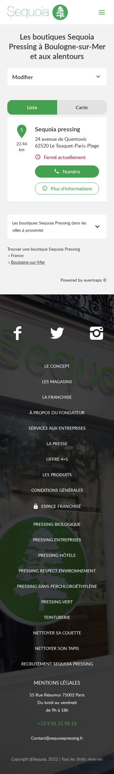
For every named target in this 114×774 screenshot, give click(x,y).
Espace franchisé (61, 506)
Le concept (57, 366)
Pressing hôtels (57, 555)
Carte (82, 107)
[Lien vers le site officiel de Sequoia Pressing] (37, 12)
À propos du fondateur (57, 412)
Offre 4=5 (57, 459)
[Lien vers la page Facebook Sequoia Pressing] (18, 334)
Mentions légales (57, 682)
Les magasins (57, 381)
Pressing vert (57, 602)
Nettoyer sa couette (57, 633)
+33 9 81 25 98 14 (57, 723)
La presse (57, 443)
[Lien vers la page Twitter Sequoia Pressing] (57, 334)
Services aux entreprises (57, 428)
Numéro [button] (71, 171)
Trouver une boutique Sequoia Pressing (43, 249)
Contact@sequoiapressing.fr (57, 738)
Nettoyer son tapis (57, 648)
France (17, 255)
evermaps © (95, 280)
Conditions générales (57, 490)
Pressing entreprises (57, 540)
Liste (32, 107)
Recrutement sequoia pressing (57, 664)
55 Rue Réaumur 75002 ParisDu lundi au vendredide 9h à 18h (57, 702)
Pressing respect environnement (57, 571)
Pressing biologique (57, 524)
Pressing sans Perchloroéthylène (57, 586)
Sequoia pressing (57, 129)
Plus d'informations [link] (71, 188)
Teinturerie (57, 617)
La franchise (57, 397)
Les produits (57, 474)
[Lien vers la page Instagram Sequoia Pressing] (97, 334)
